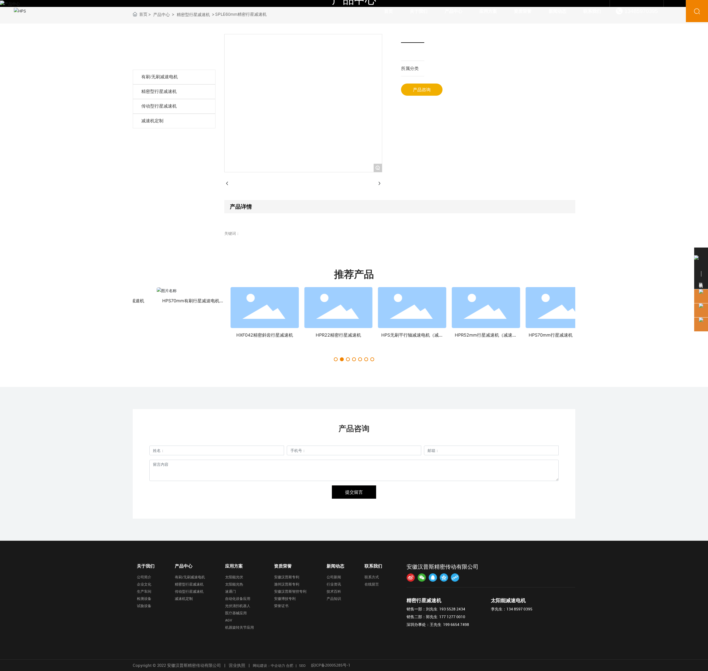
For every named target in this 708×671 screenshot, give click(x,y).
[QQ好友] (433, 577)
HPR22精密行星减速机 (253, 335)
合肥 (289, 665)
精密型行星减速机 (159, 91)
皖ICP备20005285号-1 (330, 665)
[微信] (422, 577)
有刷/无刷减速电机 (159, 76)
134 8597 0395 (519, 609)
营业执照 (237, 665)
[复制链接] (455, 577)
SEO (302, 665)
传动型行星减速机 (159, 106)
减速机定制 (152, 120)
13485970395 (641, 11)
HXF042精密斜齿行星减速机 (180, 335)
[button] (336, 359)
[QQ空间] (444, 577)
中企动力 (278, 665)
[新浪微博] (411, 577)
